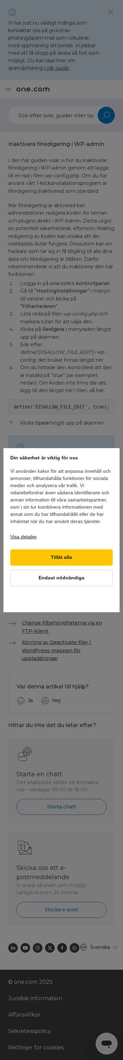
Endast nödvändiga (61, 577)
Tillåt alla (61, 557)
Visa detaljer (23, 536)
